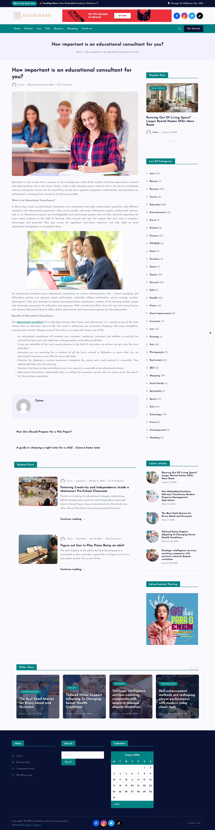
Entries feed (23, 762)
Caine (21, 85)
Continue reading (71, 519)
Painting (154, 337)
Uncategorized (158, 430)
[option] (172, 109)
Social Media (157, 383)
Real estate (158, 88)
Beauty (153, 181)
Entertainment (158, 212)
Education (32, 85)
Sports (153, 399)
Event (153, 220)
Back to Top (194, 823)
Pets (152, 344)
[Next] (174, 140)
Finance (154, 236)
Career (153, 197)
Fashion (28, 28)
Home (17, 28)
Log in (19, 756)
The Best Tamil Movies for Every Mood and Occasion (36, 703)
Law (39, 28)
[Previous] (169, 140)
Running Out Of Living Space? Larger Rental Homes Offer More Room (170, 121)
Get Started (193, 28)
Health (153, 298)
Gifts (152, 290)
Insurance (155, 321)
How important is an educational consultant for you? (112, 52)
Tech (47, 28)
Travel (153, 422)
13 (132, 780)
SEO (152, 368)
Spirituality (156, 391)
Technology (156, 414)
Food (152, 251)
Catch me (87, 28)
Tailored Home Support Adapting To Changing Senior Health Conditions (179, 535)
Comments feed (25, 769)
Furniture (155, 259)
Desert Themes (33, 825)
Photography (157, 352)
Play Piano (81, 539)
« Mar (116, 804)
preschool (80, 481)
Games (153, 275)
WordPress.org (24, 775)
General (154, 282)
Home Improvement (160, 313)
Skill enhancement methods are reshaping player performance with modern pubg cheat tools (177, 699)
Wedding (155, 438)
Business (58, 28)
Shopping (72, 28)
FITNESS (154, 243)
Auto (152, 173)
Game (153, 267)
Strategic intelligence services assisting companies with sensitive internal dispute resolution (129, 699)
